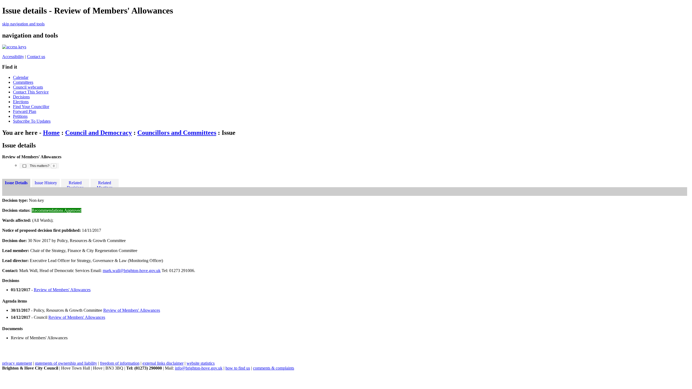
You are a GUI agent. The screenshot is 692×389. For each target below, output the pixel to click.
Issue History (46, 182)
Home (51, 132)
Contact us (36, 56)
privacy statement (17, 363)
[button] (39, 165)
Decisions (21, 97)
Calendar (20, 77)
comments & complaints (273, 368)
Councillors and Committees (176, 132)
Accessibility (13, 56)
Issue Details (16, 182)
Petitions (20, 116)
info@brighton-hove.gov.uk (198, 368)
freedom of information (119, 363)
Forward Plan (24, 111)
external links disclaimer (163, 363)
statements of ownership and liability (66, 363)
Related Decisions (75, 183)
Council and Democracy (98, 132)
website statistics (201, 363)
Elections (21, 101)
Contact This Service (31, 92)
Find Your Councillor (31, 106)
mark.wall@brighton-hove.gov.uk (132, 270)
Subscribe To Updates (32, 121)
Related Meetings (104, 183)
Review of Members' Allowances (62, 289)
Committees (23, 82)
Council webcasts (28, 87)
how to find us (237, 368)
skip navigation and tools (23, 24)
